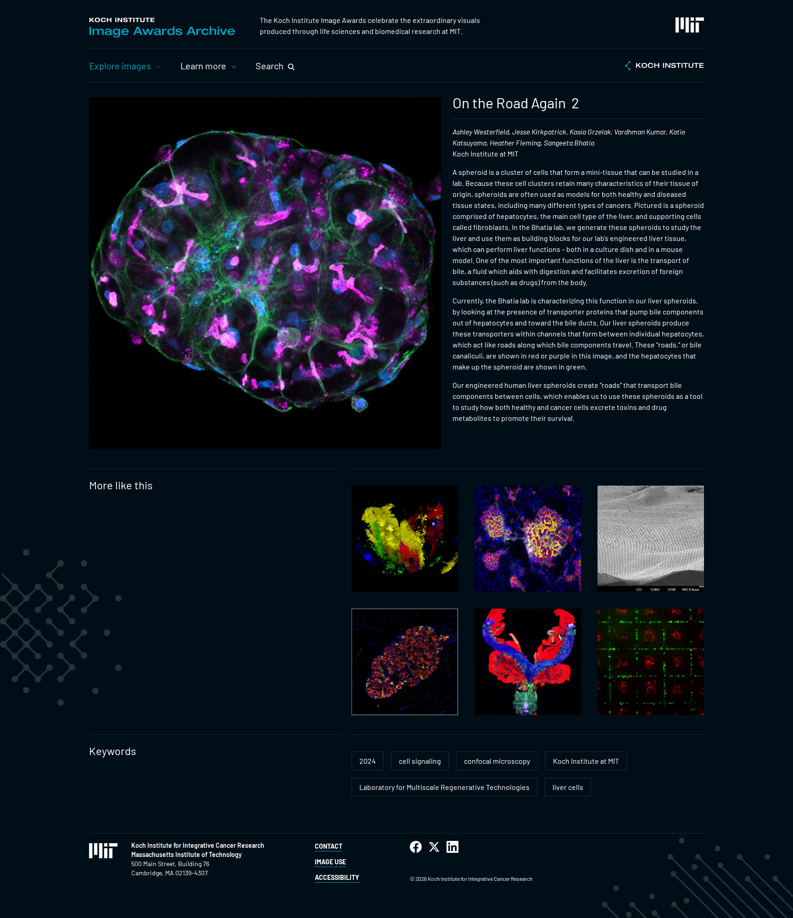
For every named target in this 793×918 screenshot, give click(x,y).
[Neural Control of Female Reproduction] (528, 662)
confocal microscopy (497, 760)
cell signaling (420, 760)
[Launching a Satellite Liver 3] (405, 662)
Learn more (203, 65)
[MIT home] (690, 25)
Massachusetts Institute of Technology (186, 854)
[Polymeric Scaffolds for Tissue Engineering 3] (651, 539)
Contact (328, 846)
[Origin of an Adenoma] (405, 539)
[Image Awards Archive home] (162, 27)
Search (270, 65)
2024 (367, 760)
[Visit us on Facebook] (416, 847)
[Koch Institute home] (664, 66)
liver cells (568, 787)
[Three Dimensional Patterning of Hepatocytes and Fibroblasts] (651, 662)
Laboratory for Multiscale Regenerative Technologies (444, 787)
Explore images (120, 65)
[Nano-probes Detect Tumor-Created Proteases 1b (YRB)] (528, 539)
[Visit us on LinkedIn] (452, 847)
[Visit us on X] (434, 847)
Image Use (330, 862)
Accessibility (337, 877)
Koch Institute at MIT (586, 760)
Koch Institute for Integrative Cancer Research (197, 845)
